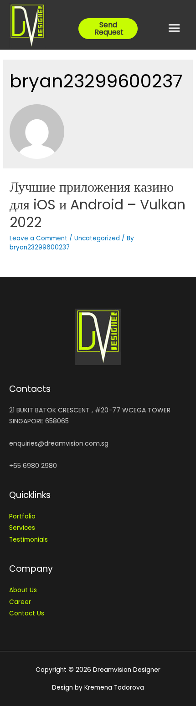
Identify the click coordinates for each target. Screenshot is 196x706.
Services (22, 527)
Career (20, 602)
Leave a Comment (38, 238)
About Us (23, 590)
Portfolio (22, 516)
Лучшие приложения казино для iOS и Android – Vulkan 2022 (98, 204)
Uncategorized (97, 238)
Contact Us (26, 613)
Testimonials (28, 539)
